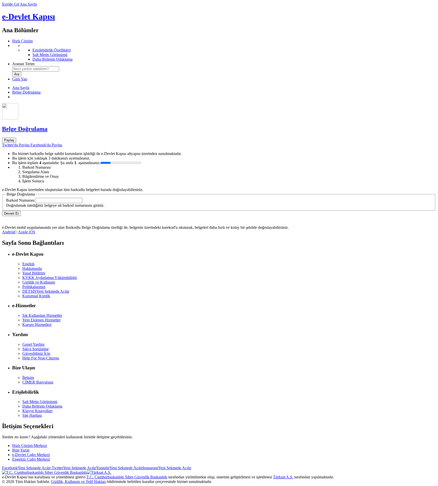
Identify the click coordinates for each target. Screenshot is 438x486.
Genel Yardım (33, 344)
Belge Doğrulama (26, 92)
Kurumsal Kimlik (36, 296)
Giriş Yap (19, 79)
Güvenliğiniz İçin (36, 353)
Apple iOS (26, 232)
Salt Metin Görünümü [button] (39, 402)
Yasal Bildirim (33, 273)
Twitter (73, 468)
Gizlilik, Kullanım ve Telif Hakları (78, 481)
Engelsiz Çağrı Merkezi (31, 459)
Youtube (119, 468)
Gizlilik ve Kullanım (38, 282)
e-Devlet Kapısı (28, 16)
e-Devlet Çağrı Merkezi (31, 455)
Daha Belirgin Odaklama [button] (42, 406)
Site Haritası (32, 415)
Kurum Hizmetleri (36, 324)
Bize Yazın (20, 450)
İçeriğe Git (10, 4)
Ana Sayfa (28, 4)
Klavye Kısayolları (37, 411)
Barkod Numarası (20, 200)
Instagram (166, 468)
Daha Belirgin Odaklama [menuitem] (52, 59)
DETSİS (45, 291)
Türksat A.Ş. (283, 477)
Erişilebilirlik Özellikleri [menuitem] (51, 50)
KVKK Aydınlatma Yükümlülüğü (49, 277)
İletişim (28, 377)
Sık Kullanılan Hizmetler (42, 315)
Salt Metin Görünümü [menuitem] (49, 55)
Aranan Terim (23, 64)
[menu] (224, 52)
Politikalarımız (33, 287)
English (28, 264)
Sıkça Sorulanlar (35, 349)
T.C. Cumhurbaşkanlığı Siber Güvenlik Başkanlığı (126, 477)
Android (8, 232)
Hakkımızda (32, 268)
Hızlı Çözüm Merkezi (29, 445)
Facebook (26, 468)
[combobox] (35, 69)
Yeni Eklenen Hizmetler (41, 320)
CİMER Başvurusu (37, 382)
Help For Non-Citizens (40, 358)
